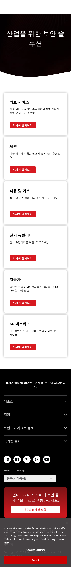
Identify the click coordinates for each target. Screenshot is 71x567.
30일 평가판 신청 (35, 509)
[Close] (67, 523)
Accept (35, 560)
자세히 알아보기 (23, 125)
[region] (35, 542)
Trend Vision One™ (18, 383)
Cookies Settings (35, 549)
